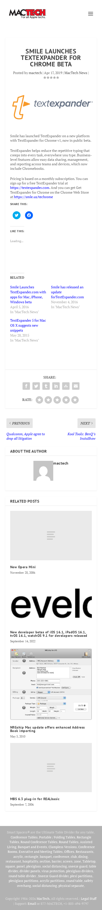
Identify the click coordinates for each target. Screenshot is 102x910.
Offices (69, 851)
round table (74, 880)
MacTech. (43, 898)
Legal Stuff (88, 898)
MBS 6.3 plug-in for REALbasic (35, 799)
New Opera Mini (23, 567)
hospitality (30, 861)
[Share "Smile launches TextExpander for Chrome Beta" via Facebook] (26, 386)
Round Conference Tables (39, 842)
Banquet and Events (32, 847)
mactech (35, 72)
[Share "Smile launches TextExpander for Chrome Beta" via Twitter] (36, 386)
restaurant (13, 861)
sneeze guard (77, 866)
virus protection (53, 871)
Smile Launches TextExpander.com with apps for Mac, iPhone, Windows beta (28, 294)
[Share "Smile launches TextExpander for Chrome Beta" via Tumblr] (46, 386)
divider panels (30, 871)
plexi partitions (81, 876)
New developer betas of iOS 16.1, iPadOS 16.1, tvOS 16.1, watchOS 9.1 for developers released (48, 634)
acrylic (18, 856)
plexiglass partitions (23, 880)
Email (32, 903)
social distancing (54, 866)
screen (68, 861)
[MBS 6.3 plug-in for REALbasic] (51, 767)
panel (21, 866)
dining (83, 856)
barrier (56, 861)
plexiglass (33, 866)
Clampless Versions (63, 847)
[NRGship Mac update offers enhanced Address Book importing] (51, 684)
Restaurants (84, 851)
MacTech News (75, 72)
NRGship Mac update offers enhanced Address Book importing (47, 729)
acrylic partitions (52, 880)
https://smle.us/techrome (33, 196)
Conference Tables (24, 837)
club (74, 856)
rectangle (31, 856)
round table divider (23, 876)
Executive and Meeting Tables (41, 851)
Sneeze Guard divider (53, 876)
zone (77, 861)
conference (61, 856)
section (45, 861)
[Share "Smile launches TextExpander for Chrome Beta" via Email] (76, 386)
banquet (46, 856)
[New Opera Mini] (51, 535)
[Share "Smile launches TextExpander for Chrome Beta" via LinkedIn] (56, 386)
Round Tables (68, 842)
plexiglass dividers (79, 871)
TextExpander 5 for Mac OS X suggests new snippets (28, 325)
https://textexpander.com (29, 187)
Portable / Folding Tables (57, 837)
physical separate (71, 885)
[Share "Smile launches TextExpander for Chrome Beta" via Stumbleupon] (66, 386)
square (10, 866)
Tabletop (88, 861)
